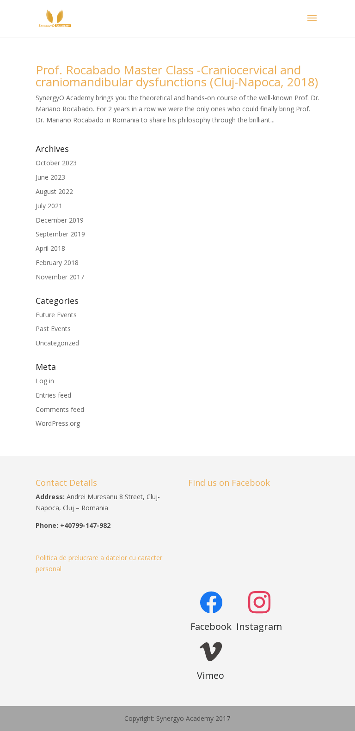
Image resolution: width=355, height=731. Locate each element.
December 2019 (60, 220)
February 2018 (57, 262)
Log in (45, 380)
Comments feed (60, 409)
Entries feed (53, 395)
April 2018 (50, 248)
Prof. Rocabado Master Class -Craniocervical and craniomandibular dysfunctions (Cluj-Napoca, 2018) (177, 75)
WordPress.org (58, 423)
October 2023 (56, 162)
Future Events (56, 314)
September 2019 (60, 234)
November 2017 (60, 276)
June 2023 (50, 177)
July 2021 (49, 205)
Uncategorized (57, 342)
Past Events (53, 328)
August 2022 (54, 191)
